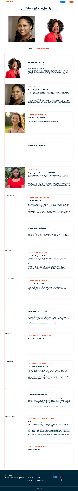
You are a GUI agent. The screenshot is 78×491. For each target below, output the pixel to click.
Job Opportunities (30, 482)
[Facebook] (54, 477)
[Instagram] (58, 477)
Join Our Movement (30, 475)
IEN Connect (29, 480)
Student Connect (30, 477)
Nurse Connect (30, 478)
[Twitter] (56, 477)
